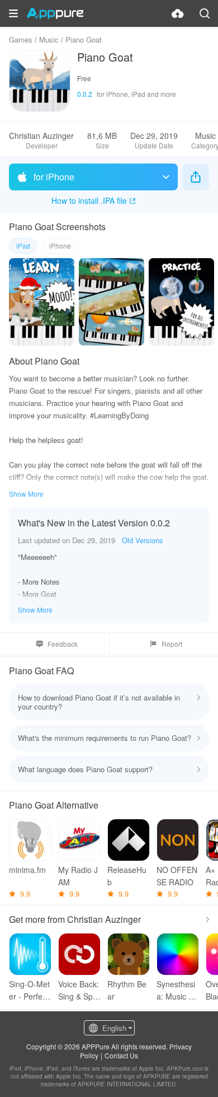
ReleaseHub (126, 876)
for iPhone (54, 176)
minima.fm (27, 869)
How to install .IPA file (89, 200)
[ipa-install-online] (177, 13)
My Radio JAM (78, 876)
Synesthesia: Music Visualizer (178, 990)
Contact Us (121, 1055)
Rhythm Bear (126, 990)
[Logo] (55, 13)
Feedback (63, 643)
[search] (204, 13)
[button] (13, 13)
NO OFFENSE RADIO (177, 876)
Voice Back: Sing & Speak (78, 990)
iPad (23, 245)
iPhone (60, 245)
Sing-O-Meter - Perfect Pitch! (29, 990)
